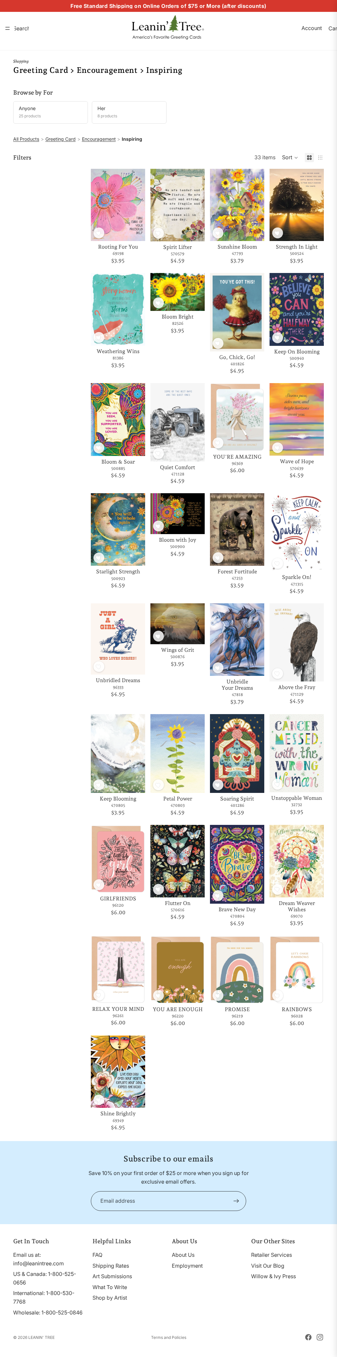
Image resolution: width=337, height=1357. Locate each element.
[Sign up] (236, 1201)
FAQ (97, 1254)
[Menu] (7, 28)
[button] (290, 157)
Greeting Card (60, 139)
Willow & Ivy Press (273, 1276)
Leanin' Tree (41, 1337)
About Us (183, 1254)
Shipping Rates (110, 1265)
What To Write (109, 1287)
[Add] (135, 231)
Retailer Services (271, 1254)
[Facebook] (308, 1337)
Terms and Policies (168, 1337)
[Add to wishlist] (98, 232)
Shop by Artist (109, 1298)
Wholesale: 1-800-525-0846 (48, 1312)
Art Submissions (112, 1276)
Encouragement (99, 139)
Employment (187, 1265)
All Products (26, 139)
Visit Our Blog (267, 1265)
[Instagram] (320, 1337)
